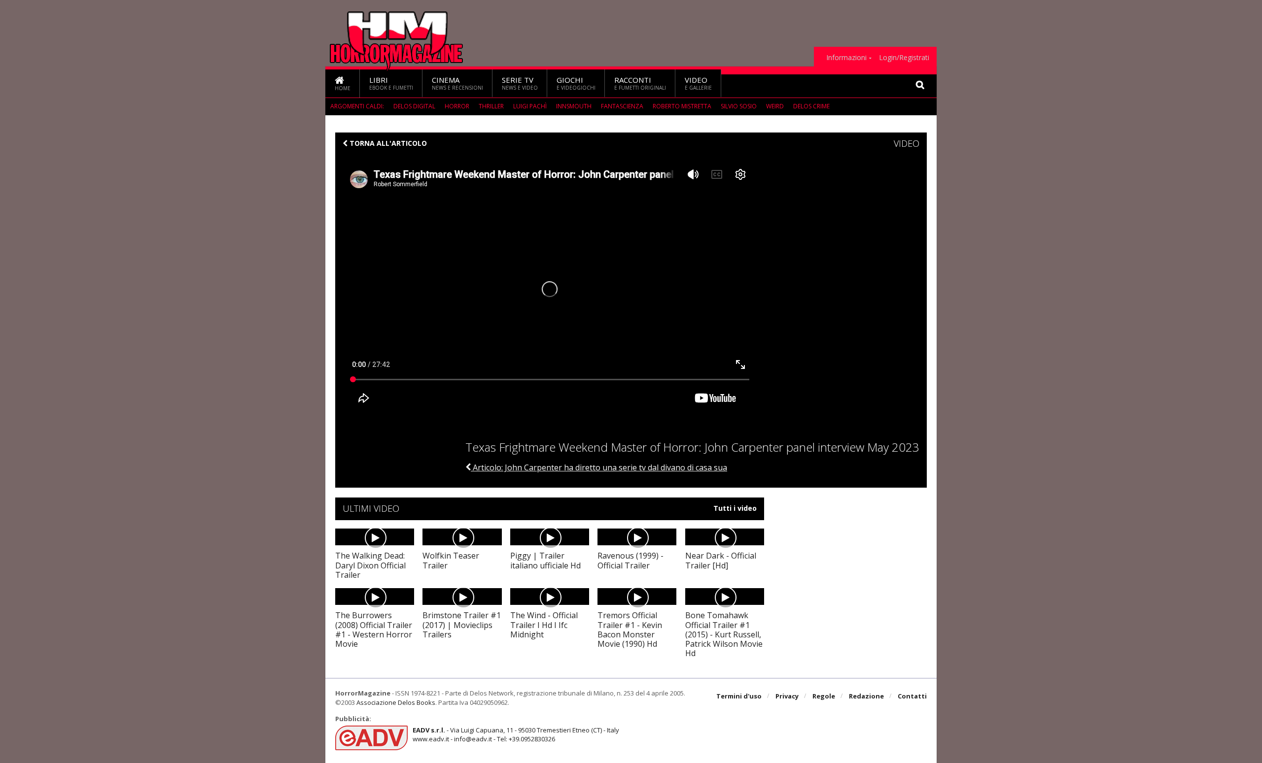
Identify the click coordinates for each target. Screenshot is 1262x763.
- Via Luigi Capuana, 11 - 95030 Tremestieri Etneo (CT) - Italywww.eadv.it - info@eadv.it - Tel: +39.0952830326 (516, 734)
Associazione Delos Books (395, 702)
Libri (391, 83)
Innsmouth (574, 106)
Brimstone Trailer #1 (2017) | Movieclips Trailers (461, 624)
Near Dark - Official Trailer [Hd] (720, 560)
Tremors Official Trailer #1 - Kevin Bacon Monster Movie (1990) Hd (629, 629)
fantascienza (622, 106)
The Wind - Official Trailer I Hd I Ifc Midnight (544, 624)
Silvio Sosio (739, 106)
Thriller (491, 106)
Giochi (576, 83)
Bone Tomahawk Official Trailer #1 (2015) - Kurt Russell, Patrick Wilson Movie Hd (724, 634)
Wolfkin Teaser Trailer (450, 560)
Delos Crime (811, 106)
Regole (823, 696)
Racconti (640, 83)
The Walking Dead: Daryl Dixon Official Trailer (370, 565)
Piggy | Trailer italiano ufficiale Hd (545, 560)
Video (698, 83)
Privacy (787, 696)
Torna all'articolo (387, 143)
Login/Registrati (904, 57)
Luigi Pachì (530, 106)
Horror (457, 106)
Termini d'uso (739, 696)
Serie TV (520, 83)
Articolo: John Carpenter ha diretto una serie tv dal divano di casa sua (599, 467)
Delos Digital (414, 106)
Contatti (912, 696)
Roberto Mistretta (682, 106)
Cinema (457, 83)
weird (775, 106)
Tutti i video (735, 508)
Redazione (866, 696)
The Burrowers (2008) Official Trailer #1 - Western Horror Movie (373, 629)
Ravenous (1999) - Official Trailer (630, 560)
